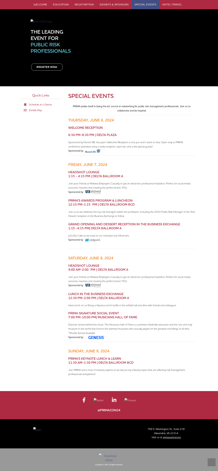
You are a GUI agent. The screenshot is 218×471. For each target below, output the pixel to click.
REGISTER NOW (47, 67)
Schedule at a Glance (40, 104)
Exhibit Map (35, 110)
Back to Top (212, 462)
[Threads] (130, 401)
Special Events (145, 4)
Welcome (40, 4)
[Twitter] (99, 401)
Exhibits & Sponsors (114, 4)
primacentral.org (172, 437)
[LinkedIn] (114, 401)
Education (61, 4)
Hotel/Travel (172, 4)
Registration (84, 4)
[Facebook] (84, 401)
